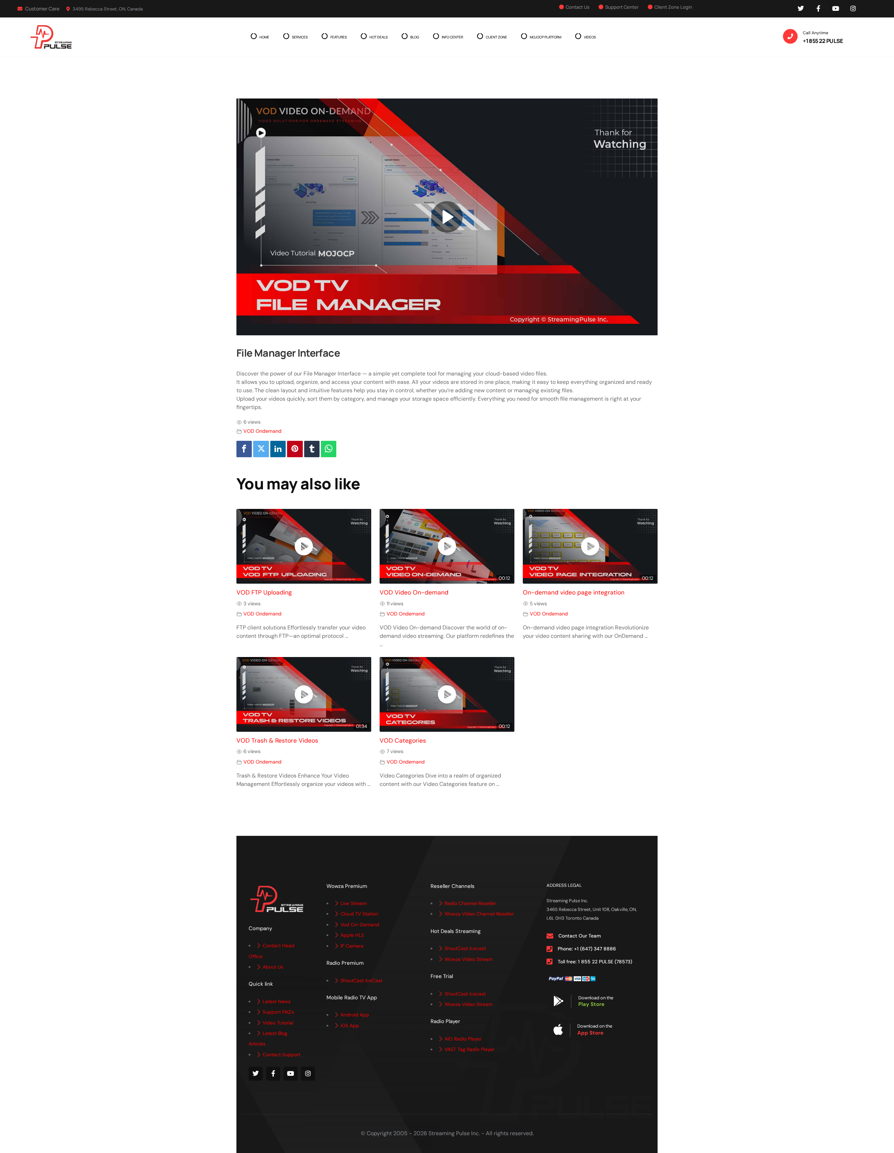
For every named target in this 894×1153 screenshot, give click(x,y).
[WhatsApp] (328, 449)
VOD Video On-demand (414, 592)
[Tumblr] (312, 449)
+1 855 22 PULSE (823, 41)
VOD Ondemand (262, 431)
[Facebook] (244, 449)
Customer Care (41, 8)
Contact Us (577, 7)
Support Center (622, 7)
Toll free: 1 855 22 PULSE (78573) (595, 961)
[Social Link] (801, 9)
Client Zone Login (673, 7)
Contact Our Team (579, 936)
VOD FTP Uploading (264, 592)
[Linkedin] (278, 449)
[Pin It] (294, 449)
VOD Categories (403, 740)
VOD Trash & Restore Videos (277, 740)
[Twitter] (261, 449)
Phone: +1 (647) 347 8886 (587, 949)
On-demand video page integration (573, 592)
